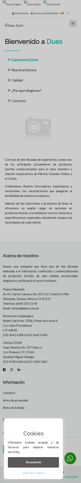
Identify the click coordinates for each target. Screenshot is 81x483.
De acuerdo (33, 462)
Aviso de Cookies (33, 473)
